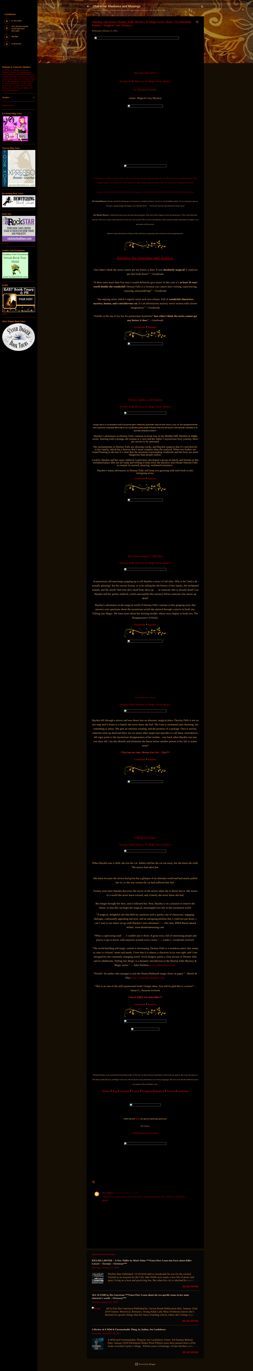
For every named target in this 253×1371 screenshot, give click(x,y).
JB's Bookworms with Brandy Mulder (17, 87)
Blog (115, 1091)
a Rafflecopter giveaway (145, 1132)
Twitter (135, 1091)
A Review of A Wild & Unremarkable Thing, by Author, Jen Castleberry (129, 1329)
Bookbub (159, 1091)
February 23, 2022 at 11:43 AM (126, 1193)
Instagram (147, 1091)
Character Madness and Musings (116, 6)
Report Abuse (8, 105)
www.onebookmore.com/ (162, 965)
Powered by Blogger (146, 1364)
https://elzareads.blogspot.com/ (148, 977)
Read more (191, 1286)
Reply (105, 1201)
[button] (197, 22)
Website (106, 1091)
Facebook (124, 1091)
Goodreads (139, 327)
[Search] (202, 7)
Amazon (152, 327)
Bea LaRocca (108, 1193)
